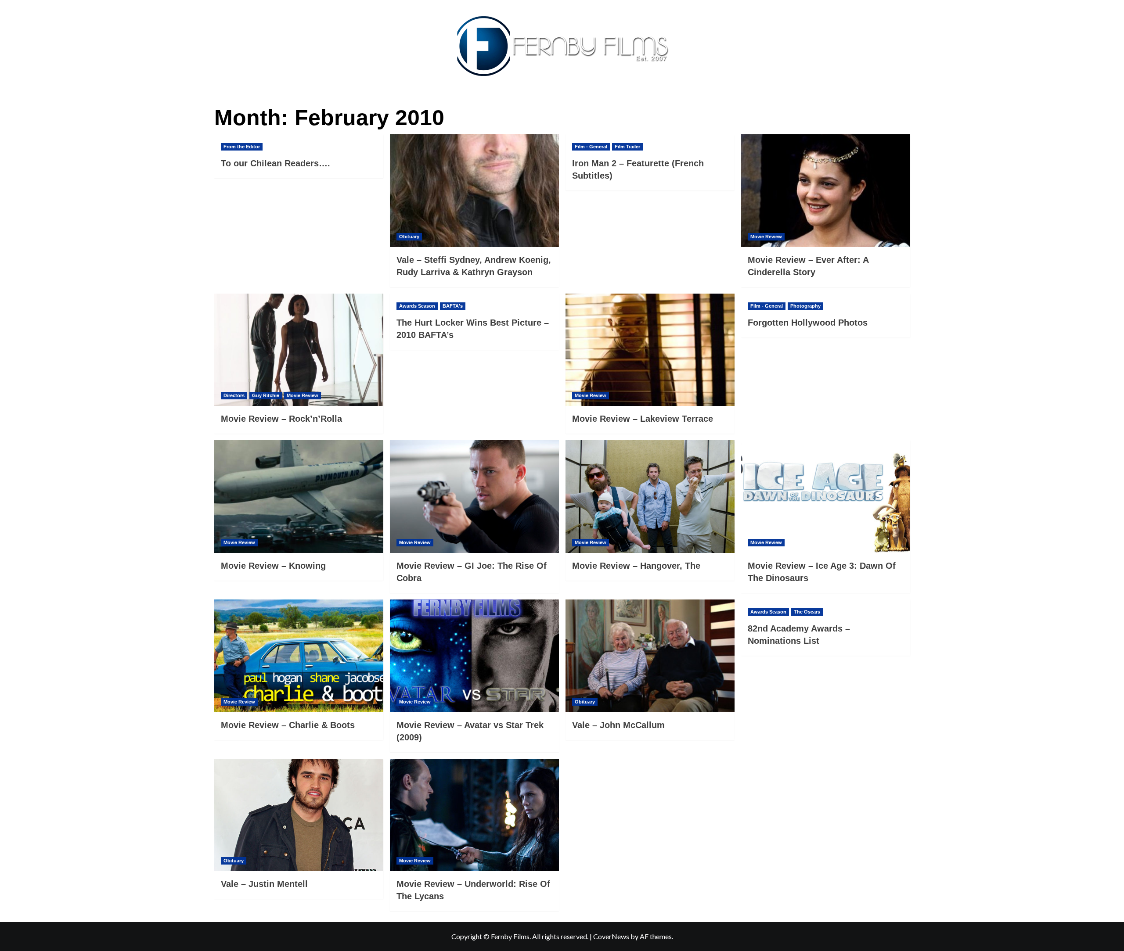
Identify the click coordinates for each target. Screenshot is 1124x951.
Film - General (591, 146)
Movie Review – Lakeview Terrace (642, 418)
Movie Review (766, 236)
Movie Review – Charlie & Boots (288, 725)
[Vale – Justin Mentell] (298, 815)
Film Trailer (627, 146)
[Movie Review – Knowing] (298, 496)
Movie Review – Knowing (273, 566)
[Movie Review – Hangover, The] (650, 496)
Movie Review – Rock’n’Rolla (281, 418)
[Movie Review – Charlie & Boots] (298, 655)
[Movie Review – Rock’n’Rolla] (298, 350)
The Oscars (807, 611)
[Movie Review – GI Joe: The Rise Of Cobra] (474, 496)
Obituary (409, 236)
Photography (805, 306)
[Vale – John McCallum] (650, 655)
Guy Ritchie (265, 395)
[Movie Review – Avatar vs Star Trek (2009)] (474, 655)
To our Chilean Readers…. (275, 163)
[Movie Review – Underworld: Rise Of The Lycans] (474, 815)
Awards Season (417, 306)
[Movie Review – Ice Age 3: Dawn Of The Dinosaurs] (825, 496)
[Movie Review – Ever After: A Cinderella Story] (825, 190)
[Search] (904, 103)
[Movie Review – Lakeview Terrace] (650, 350)
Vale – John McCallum (618, 725)
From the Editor (241, 146)
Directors (234, 395)
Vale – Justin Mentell (264, 884)
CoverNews (611, 936)
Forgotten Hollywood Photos (808, 322)
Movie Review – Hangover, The (636, 566)
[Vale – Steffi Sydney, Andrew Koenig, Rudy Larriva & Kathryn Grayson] (474, 190)
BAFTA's (453, 306)
